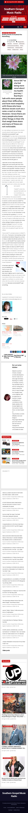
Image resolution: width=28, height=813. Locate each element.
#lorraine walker (18, 47)
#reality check (15, 49)
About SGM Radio (11, 807)
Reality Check (5, 32)
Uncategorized (12, 32)
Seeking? (10, 810)
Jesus (13, 21)
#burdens (10, 43)
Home (5, 807)
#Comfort (15, 43)
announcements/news (7, 666)
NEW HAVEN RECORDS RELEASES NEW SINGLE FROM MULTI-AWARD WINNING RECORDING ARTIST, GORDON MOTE (12, 538)
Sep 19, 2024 (6, 750)
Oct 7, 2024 (6, 687)
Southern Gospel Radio (20, 20)
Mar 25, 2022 (15, 445)
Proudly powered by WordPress (10, 803)
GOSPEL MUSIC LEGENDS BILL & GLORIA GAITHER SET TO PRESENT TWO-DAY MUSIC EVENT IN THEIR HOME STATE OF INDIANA (13, 632)
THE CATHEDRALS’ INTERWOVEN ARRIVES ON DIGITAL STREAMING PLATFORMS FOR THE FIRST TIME (13, 569)
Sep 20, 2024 (6, 719)
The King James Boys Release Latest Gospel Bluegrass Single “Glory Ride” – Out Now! (13, 716)
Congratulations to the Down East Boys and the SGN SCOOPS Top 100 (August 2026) (12, 526)
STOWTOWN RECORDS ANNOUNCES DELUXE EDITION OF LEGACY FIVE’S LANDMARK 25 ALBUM (11, 504)
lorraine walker (5, 20)
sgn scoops (11, 20)
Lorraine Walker (13, 40)
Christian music (21, 18)
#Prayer (9, 49)
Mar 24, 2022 (15, 454)
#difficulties (21, 43)
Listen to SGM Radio (20, 807)
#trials (21, 49)
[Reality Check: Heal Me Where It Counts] (7, 328)
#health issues (11, 47)
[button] (21, 26)
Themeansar (14, 804)
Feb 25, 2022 (15, 463)
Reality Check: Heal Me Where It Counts (7, 332)
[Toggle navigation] (18, 27)
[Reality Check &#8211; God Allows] (7, 340)
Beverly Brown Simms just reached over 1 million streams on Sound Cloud (14, 779)
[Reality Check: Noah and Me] (18, 328)
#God (21, 45)
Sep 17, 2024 (6, 782)
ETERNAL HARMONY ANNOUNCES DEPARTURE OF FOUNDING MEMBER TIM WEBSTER (13, 748)
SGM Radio (21, 445)
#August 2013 (21, 41)
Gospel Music (5, 18)
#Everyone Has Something (13, 45)
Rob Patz (13, 687)
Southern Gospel (13, 18)
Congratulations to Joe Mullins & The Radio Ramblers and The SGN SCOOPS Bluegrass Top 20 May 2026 (13, 581)
